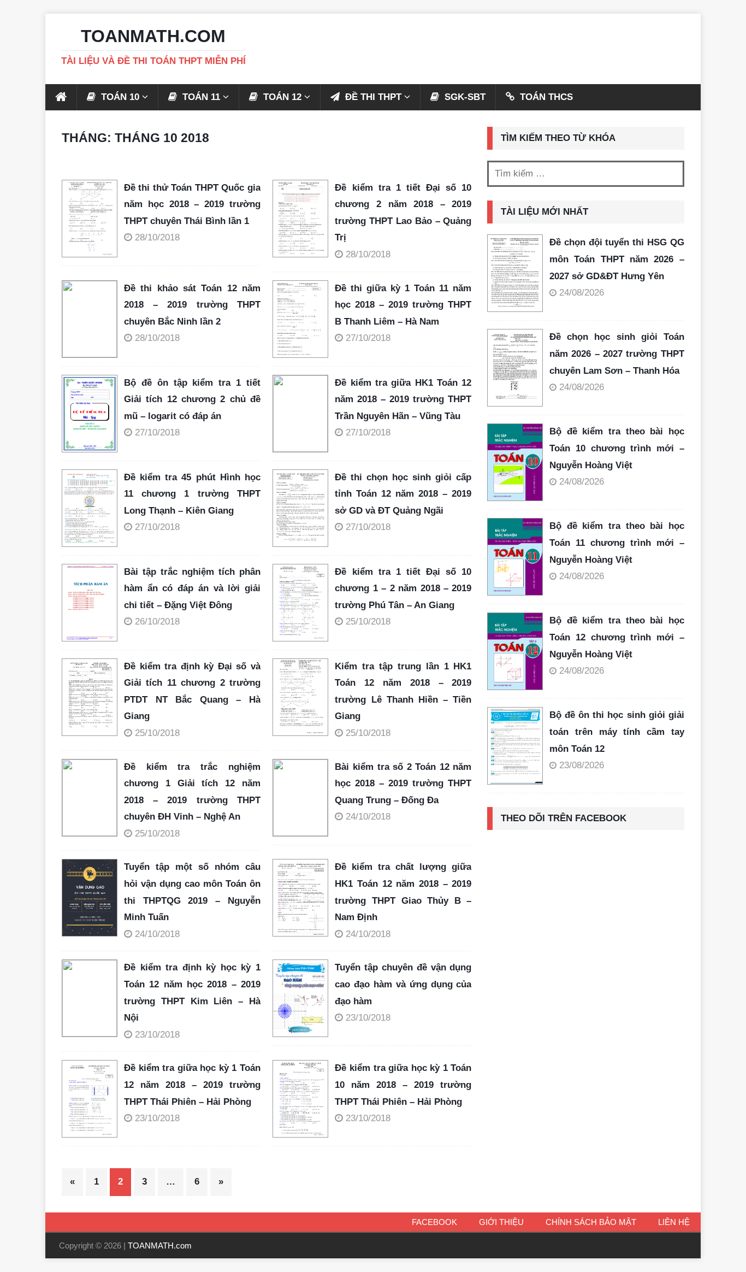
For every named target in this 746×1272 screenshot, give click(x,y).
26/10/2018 (157, 621)
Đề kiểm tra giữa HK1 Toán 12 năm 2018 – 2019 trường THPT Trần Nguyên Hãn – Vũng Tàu (403, 399)
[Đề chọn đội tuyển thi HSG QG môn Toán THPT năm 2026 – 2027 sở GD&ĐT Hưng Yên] (515, 273)
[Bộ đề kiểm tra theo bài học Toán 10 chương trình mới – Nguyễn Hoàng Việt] (515, 462)
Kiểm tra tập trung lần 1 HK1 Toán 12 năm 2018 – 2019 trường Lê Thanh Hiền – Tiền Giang (403, 691)
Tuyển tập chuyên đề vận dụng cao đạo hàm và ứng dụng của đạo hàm (403, 984)
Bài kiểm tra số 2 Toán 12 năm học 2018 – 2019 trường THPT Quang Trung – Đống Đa (403, 783)
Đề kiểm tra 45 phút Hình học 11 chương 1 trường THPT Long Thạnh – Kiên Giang (192, 494)
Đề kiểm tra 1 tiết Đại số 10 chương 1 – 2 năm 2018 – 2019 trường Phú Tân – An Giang (403, 588)
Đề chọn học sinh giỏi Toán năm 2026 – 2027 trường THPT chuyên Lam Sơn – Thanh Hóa (616, 353)
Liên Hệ (674, 1222)
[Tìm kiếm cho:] (586, 173)
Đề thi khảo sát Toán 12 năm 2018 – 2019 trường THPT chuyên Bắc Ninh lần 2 (192, 305)
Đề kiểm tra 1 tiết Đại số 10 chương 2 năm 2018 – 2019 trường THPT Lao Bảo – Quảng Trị (403, 212)
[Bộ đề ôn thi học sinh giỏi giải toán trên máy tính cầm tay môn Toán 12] (515, 746)
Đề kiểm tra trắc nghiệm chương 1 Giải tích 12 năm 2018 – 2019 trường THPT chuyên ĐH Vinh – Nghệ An (192, 792)
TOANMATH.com (160, 1245)
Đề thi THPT (371, 97)
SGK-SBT (464, 97)
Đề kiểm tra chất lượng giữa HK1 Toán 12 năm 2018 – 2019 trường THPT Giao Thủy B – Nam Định (403, 892)
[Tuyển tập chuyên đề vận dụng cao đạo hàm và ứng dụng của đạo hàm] (304, 998)
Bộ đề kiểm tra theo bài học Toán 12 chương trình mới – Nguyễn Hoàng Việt (616, 637)
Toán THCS (545, 97)
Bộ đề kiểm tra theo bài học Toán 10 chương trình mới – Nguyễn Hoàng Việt (616, 448)
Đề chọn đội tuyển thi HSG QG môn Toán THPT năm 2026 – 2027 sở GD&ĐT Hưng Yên (616, 259)
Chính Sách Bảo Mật (591, 1222)
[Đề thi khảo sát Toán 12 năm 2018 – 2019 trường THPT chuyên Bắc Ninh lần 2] (93, 319)
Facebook (434, 1222)
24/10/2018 (368, 816)
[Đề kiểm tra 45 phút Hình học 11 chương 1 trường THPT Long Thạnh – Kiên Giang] (93, 508)
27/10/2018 (368, 338)
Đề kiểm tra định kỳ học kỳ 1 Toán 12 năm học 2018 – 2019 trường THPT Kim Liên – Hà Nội (192, 992)
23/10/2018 (157, 1034)
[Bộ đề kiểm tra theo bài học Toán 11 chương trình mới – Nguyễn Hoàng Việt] (515, 557)
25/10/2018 (368, 621)
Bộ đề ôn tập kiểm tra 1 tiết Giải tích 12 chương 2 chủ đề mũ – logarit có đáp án (192, 399)
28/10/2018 (157, 237)
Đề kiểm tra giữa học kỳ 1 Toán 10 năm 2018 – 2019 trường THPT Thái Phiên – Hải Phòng (403, 1084)
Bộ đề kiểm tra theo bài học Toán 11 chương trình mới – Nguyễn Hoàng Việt (616, 542)
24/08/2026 (581, 292)
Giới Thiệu (501, 1222)
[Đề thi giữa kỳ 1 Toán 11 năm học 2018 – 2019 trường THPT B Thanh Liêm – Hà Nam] (304, 319)
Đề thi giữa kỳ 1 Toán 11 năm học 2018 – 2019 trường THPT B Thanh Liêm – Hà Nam (403, 305)
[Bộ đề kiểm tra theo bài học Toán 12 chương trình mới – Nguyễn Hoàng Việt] (515, 651)
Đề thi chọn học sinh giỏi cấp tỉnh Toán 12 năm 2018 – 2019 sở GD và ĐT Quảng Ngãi (403, 494)
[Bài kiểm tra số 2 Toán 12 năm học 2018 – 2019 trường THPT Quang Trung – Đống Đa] (304, 798)
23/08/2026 (581, 765)
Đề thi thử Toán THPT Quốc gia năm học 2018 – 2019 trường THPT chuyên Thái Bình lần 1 (192, 204)
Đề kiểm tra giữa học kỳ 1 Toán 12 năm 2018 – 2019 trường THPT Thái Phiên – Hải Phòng (192, 1084)
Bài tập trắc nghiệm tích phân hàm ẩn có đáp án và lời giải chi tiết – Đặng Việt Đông (192, 588)
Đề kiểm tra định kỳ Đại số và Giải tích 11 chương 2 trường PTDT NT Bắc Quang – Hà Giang (192, 691)
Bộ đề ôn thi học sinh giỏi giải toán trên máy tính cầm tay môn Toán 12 (616, 731)
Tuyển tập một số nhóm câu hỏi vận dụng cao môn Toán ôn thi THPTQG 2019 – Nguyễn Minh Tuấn (192, 892)
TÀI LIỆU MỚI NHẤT (544, 212)
